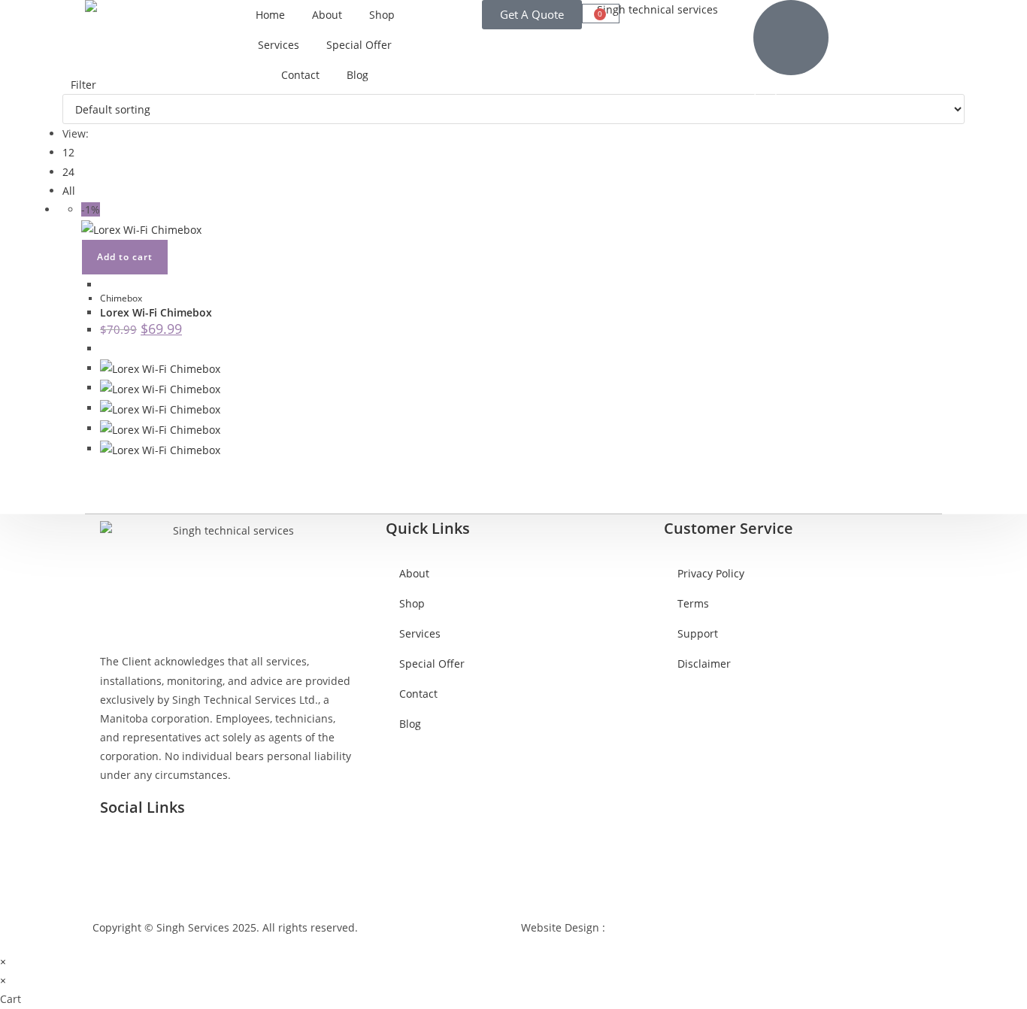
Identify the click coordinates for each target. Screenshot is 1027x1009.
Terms (693, 603)
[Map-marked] (200, 849)
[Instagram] (159, 849)
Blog (357, 75)
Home (270, 15)
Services (278, 45)
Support (697, 633)
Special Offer (359, 45)
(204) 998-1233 (789, 90)
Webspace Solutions (657, 927)
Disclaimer (704, 663)
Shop (382, 15)
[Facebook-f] (119, 849)
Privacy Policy (710, 573)
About (327, 15)
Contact (300, 75)
